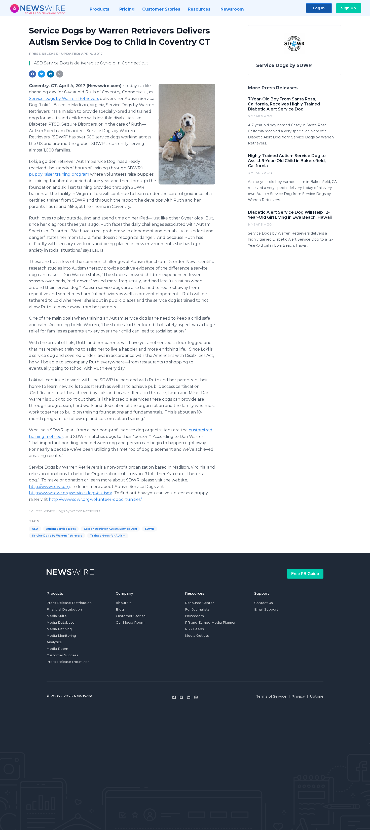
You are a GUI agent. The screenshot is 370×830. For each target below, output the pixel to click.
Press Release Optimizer (68, 662)
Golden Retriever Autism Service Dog (110, 529)
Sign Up (348, 8)
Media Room (57, 649)
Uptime (316, 696)
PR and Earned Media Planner (210, 622)
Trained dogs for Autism (107, 535)
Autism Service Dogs (61, 529)
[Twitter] (181, 697)
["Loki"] (187, 134)
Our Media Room (130, 622)
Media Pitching (59, 629)
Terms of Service (271, 696)
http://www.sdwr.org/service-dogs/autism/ (70, 493)
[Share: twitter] (41, 74)
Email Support (266, 609)
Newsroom (194, 616)
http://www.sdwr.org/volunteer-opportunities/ (95, 499)
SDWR (149, 529)
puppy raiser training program (59, 174)
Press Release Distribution (69, 603)
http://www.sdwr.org (49, 486)
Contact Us (263, 603)
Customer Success (62, 655)
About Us (123, 603)
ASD (35, 529)
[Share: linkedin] (50, 74)
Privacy (298, 696)
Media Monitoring (61, 635)
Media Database (61, 622)
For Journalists (197, 609)
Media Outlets (197, 635)
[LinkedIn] (188, 697)
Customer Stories (130, 616)
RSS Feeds (194, 629)
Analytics (54, 642)
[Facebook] (174, 697)
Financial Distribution (64, 609)
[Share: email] (59, 74)
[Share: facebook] (32, 74)
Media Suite (57, 616)
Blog (120, 609)
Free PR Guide (305, 574)
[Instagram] (196, 697)
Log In (319, 8)
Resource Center (199, 603)
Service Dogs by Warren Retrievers (64, 98)
